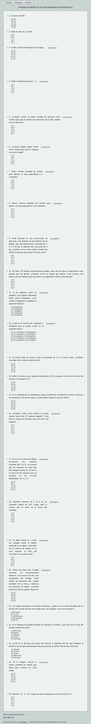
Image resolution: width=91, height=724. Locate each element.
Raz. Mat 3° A (8, 717)
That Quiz (23, 722)
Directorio (18, 2)
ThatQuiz (8, 2)
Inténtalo (28, 2)
